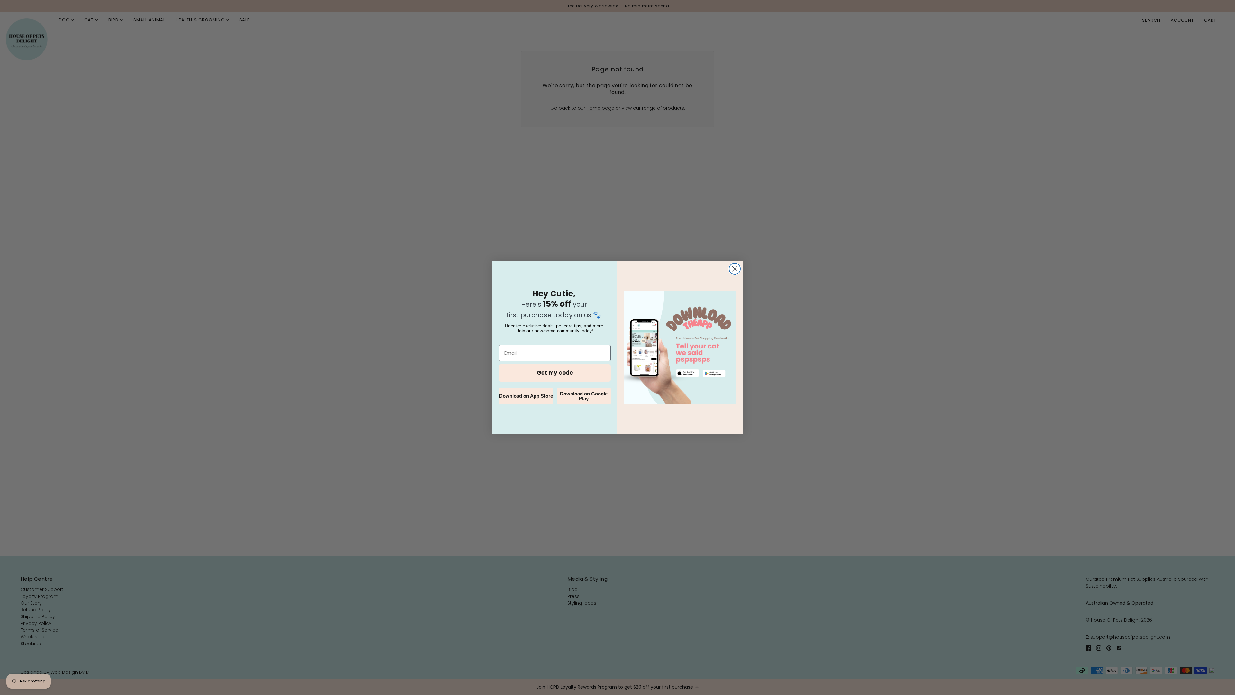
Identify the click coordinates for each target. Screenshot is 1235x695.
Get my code (555, 372)
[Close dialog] (734, 268)
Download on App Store (526, 396)
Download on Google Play (584, 396)
